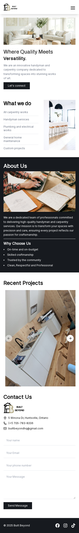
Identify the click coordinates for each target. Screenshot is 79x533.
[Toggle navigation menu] (72, 8)
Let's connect (16, 85)
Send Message (18, 505)
